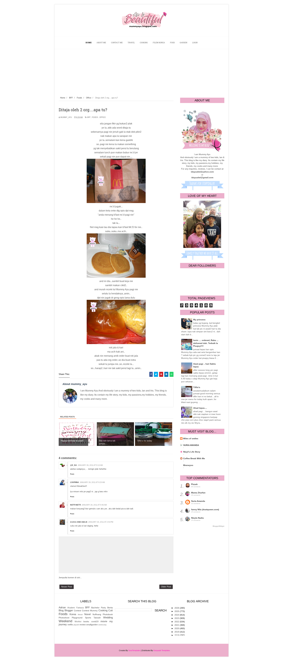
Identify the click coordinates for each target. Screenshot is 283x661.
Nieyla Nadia (197, 518)
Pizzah (194, 484)
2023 (177, 618)
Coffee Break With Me (194, 458)
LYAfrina (74, 482)
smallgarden (92, 624)
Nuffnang (97, 614)
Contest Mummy (90, 610)
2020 (177, 628)
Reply (72, 474)
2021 (177, 625)
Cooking (102, 610)
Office (102, 117)
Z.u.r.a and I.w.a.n (78, 522)
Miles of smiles (190, 438)
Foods (95, 117)
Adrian (62, 607)
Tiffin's (196, 387)
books (86, 621)
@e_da (73, 465)
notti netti (75, 505)
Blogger (69, 610)
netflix (70, 624)
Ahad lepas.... (200, 408)
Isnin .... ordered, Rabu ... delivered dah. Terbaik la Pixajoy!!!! (205, 343)
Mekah (80, 614)
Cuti (110, 610)
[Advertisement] (141, 71)
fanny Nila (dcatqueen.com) (205, 509)
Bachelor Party (98, 607)
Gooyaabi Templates (161, 650)
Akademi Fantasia (75, 608)
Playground (77, 617)
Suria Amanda (198, 501)
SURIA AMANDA (191, 445)
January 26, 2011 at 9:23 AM (92, 482)
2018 (177, 635)
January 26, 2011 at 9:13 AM (90, 465)
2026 (177, 608)
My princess (199, 319)
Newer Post (66, 586)
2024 (177, 615)
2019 (177, 632)
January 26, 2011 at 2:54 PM (100, 522)
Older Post (166, 586)
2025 (177, 611)
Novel (87, 614)
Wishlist (78, 622)
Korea (73, 614)
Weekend (65, 621)
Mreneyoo (188, 465)
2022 (177, 621)
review (83, 624)
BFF (89, 117)
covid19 (94, 621)
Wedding (108, 617)
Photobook (108, 614)
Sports (88, 617)
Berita (110, 607)
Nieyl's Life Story (191, 452)
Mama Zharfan (198, 492)
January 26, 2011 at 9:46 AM (94, 505)
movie (104, 621)
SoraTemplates (134, 650)
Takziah (97, 617)
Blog (61, 610)
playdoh (76, 625)
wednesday (102, 625)
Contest (77, 610)
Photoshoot (64, 617)
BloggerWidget (218, 526)
